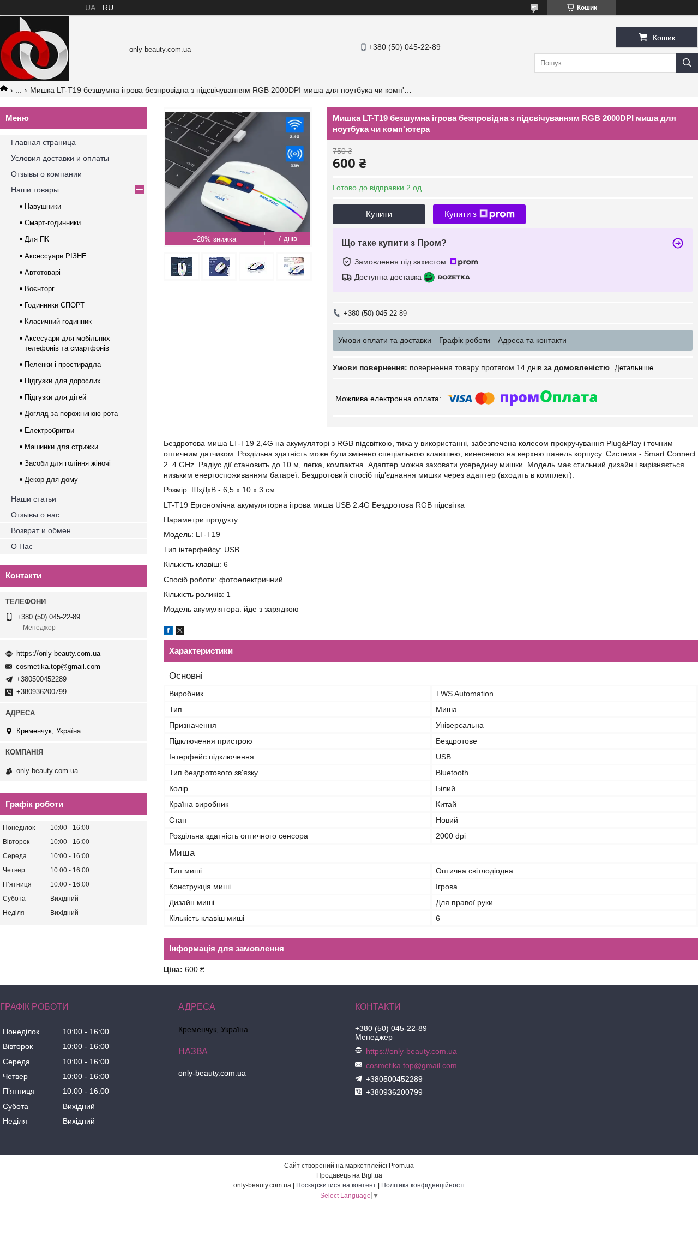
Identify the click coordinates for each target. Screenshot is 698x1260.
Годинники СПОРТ (55, 305)
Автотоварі (43, 272)
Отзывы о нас (35, 514)
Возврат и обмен (41, 530)
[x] (180, 632)
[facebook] (168, 632)
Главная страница (43, 142)
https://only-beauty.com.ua (58, 653)
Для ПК (37, 239)
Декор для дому (51, 479)
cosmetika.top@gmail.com (58, 666)
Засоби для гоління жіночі (68, 463)
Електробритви (49, 430)
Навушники (43, 206)
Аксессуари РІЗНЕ (56, 256)
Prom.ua (401, 1165)
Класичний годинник (58, 321)
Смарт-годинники (53, 223)
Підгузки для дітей (55, 397)
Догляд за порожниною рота (71, 413)
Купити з (460, 214)
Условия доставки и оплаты (60, 158)
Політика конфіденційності (423, 1185)
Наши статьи (33, 499)
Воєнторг (40, 289)
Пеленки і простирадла (63, 364)
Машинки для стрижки (61, 447)
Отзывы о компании (46, 174)
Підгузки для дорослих (63, 381)
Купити (379, 214)
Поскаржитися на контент (336, 1185)
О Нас (22, 546)
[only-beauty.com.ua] (34, 78)
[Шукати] (687, 63)
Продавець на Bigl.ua (349, 1175)
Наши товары (35, 189)
